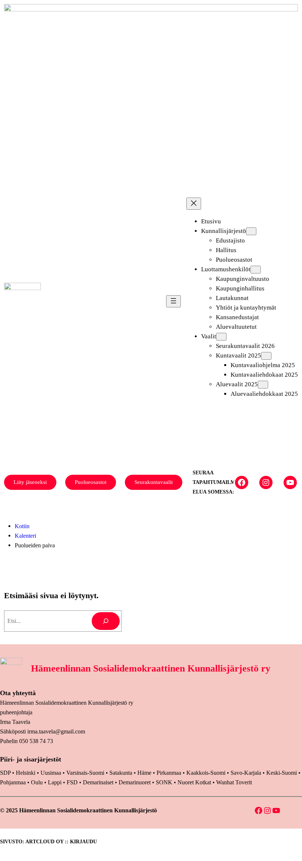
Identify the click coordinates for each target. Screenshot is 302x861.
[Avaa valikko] (173, 301)
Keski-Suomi (281, 772)
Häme (145, 772)
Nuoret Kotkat (194, 782)
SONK (164, 782)
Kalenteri (25, 535)
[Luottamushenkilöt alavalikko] (255, 269)
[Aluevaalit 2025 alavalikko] (263, 384)
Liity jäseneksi (30, 482)
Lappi (55, 782)
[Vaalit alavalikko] (221, 337)
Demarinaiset (98, 782)
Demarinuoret (135, 782)
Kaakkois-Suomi (205, 772)
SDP (5, 772)
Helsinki (26, 772)
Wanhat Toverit (234, 782)
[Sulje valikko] (193, 204)
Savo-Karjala (246, 772)
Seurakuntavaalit (153, 482)
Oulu (37, 782)
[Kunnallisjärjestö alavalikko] (251, 231)
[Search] (106, 621)
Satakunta (120, 772)
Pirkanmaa (169, 772)
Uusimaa (51, 772)
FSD (72, 782)
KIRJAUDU (83, 841)
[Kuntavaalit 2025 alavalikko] (266, 356)
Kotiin (22, 526)
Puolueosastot (90, 482)
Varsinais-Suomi (85, 772)
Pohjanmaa (13, 782)
